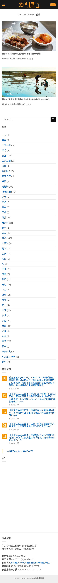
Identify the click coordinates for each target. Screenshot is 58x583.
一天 (4, 135)
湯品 (4, 233)
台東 (4, 253)
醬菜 (4, 207)
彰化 (4, 305)
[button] (3, 4)
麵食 (4, 248)
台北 (4, 315)
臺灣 (4, 238)
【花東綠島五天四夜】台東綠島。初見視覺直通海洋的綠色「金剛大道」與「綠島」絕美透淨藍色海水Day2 (31, 437)
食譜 (4, 155)
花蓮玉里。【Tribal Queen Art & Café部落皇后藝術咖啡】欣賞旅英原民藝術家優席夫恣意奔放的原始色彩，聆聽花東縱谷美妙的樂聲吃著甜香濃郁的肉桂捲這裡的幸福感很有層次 (31, 381)
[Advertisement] (29, 492)
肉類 (4, 310)
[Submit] (53, 119)
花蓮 (4, 331)
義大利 (5, 222)
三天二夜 (6, 161)
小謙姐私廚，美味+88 (19, 451)
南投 (4, 289)
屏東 (4, 300)
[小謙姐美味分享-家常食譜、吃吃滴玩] (29, 5)
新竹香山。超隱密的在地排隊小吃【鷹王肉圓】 (22, 54)
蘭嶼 (4, 274)
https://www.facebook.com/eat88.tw (30, 562)
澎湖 (4, 259)
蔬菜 (4, 295)
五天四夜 (6, 351)
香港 (4, 336)
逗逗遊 (5, 186)
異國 (4, 325)
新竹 (4, 150)
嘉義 (4, 140)
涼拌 (4, 217)
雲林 (4, 346)
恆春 (4, 228)
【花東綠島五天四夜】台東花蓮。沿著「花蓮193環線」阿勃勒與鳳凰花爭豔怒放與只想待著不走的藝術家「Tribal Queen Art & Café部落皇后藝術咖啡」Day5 (32, 398)
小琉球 (5, 243)
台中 (4, 362)
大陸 (4, 320)
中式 (4, 341)
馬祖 (4, 284)
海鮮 (4, 279)
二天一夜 (6, 145)
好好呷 (5, 171)
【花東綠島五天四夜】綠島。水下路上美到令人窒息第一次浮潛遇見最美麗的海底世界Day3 (31, 425)
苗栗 (4, 197)
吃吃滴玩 (6, 192)
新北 (4, 269)
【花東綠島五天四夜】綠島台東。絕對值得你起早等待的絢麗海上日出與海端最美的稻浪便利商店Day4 (31, 413)
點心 (4, 202)
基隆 (4, 181)
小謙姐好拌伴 (8, 356)
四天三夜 (6, 176)
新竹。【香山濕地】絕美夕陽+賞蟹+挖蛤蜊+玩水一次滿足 (26, 99)
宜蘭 (4, 166)
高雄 (4, 212)
